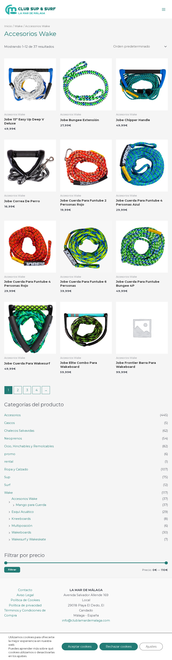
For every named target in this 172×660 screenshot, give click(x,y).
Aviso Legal (25, 595)
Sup (7, 477)
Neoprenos (13, 438)
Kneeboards (21, 519)
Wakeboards (21, 532)
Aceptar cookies (79, 646)
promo (9, 454)
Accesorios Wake (24, 499)
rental (8, 461)
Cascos (9, 423)
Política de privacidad (25, 605)
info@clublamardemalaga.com (86, 620)
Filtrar (12, 569)
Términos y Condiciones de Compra (25, 613)
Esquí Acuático (23, 512)
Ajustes (151, 646)
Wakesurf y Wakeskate (29, 539)
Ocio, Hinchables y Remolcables (29, 446)
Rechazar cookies (119, 646)
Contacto (25, 590)
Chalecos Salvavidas (19, 431)
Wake (8, 493)
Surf (7, 485)
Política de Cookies (25, 600)
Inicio (8, 26)
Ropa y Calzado (16, 469)
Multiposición (22, 526)
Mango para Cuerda (31, 505)
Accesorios (12, 415)
